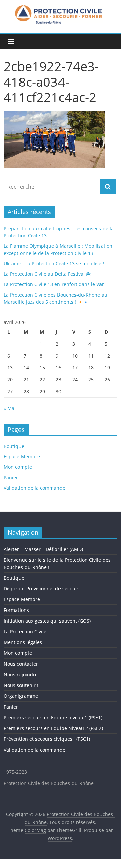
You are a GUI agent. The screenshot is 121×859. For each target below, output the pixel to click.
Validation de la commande (34, 488)
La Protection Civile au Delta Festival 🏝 (47, 274)
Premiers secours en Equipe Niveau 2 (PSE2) (53, 728)
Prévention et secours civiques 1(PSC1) (47, 739)
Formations (16, 610)
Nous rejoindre (21, 674)
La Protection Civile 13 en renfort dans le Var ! (55, 284)
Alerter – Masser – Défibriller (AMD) (43, 549)
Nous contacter (21, 664)
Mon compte (18, 467)
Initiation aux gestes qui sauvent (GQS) (47, 621)
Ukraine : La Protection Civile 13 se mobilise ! (54, 263)
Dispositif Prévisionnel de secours (42, 588)
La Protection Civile (25, 631)
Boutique (14, 446)
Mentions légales (23, 642)
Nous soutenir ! (21, 685)
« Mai (10, 408)
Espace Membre (22, 456)
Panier (11, 477)
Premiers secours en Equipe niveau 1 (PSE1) (53, 717)
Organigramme (21, 696)
